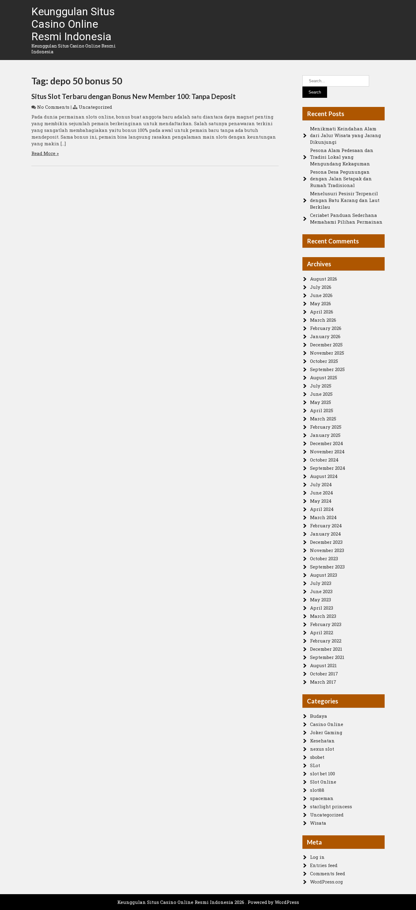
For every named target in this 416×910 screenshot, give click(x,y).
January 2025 (325, 435)
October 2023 (324, 558)
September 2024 (327, 468)
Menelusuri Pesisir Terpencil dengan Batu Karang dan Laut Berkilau (344, 200)
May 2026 (320, 303)
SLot (315, 765)
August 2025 (323, 377)
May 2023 (320, 600)
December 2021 (326, 649)
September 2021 (327, 657)
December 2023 (326, 542)
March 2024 (323, 517)
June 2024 (321, 493)
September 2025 (327, 369)
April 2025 (321, 410)
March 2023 (323, 616)
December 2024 (326, 443)
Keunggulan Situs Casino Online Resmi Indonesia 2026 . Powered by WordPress (208, 902)
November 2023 (327, 550)
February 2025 (325, 427)
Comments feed (327, 873)
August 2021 (323, 665)
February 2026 (325, 328)
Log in (317, 857)
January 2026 (325, 336)
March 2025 (323, 419)
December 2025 (326, 345)
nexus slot (322, 749)
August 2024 (324, 476)
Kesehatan (322, 741)
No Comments (53, 107)
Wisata (318, 823)
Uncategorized (95, 107)
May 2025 (320, 402)
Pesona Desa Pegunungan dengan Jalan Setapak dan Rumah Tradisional (341, 178)
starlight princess (331, 806)
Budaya (318, 716)
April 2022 (321, 632)
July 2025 (320, 386)
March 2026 (323, 320)
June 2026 (321, 295)
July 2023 (320, 583)
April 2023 (321, 608)
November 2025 (327, 353)
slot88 (317, 790)
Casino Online (326, 724)
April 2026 (321, 312)
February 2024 (326, 525)
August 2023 (323, 575)
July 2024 (321, 484)
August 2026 (323, 279)
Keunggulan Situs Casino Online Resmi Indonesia (73, 24)
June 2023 (321, 591)
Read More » (45, 153)
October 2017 (324, 674)
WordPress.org (326, 882)
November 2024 (327, 451)
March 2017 (323, 682)
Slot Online (323, 782)
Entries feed (323, 865)
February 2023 (325, 624)
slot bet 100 (322, 773)
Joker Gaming (326, 732)
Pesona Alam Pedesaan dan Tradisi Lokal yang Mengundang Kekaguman (341, 157)
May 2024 (321, 501)
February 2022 (325, 641)
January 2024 (325, 534)
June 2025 (321, 394)
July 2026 (320, 287)
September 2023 (327, 567)
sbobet (317, 757)
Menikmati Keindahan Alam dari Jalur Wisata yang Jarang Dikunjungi (345, 135)
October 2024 (324, 460)
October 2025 (324, 361)
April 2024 (322, 509)
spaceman (321, 798)
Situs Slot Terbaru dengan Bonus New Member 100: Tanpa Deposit (133, 96)
